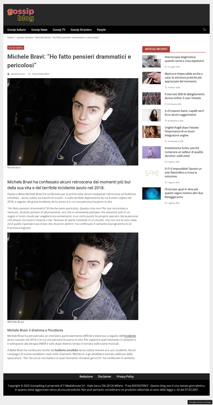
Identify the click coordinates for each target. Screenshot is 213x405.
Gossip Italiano (16, 30)
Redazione (86, 376)
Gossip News (39, 30)
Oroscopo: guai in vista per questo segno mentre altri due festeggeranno (184, 193)
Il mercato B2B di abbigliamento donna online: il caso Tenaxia (185, 96)
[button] (204, 30)
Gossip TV (59, 30)
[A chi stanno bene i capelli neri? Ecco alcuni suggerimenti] (151, 115)
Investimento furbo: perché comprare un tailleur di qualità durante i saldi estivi (184, 152)
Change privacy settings (200, 402)
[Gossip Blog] (20, 14)
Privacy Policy (125, 376)
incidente (130, 336)
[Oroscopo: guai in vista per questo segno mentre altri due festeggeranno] (151, 193)
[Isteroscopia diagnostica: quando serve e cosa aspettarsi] (151, 61)
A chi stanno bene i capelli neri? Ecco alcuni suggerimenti (184, 112)
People (101, 30)
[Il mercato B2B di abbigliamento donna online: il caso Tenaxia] (151, 98)
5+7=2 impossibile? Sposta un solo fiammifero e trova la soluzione (183, 172)
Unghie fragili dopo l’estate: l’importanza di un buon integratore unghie (182, 131)
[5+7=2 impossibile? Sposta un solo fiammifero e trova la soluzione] (151, 173)
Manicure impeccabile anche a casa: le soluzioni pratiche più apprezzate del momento (184, 77)
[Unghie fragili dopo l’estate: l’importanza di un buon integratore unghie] (151, 132)
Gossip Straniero (81, 30)
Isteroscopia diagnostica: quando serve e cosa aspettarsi (184, 58)
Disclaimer (104, 376)
